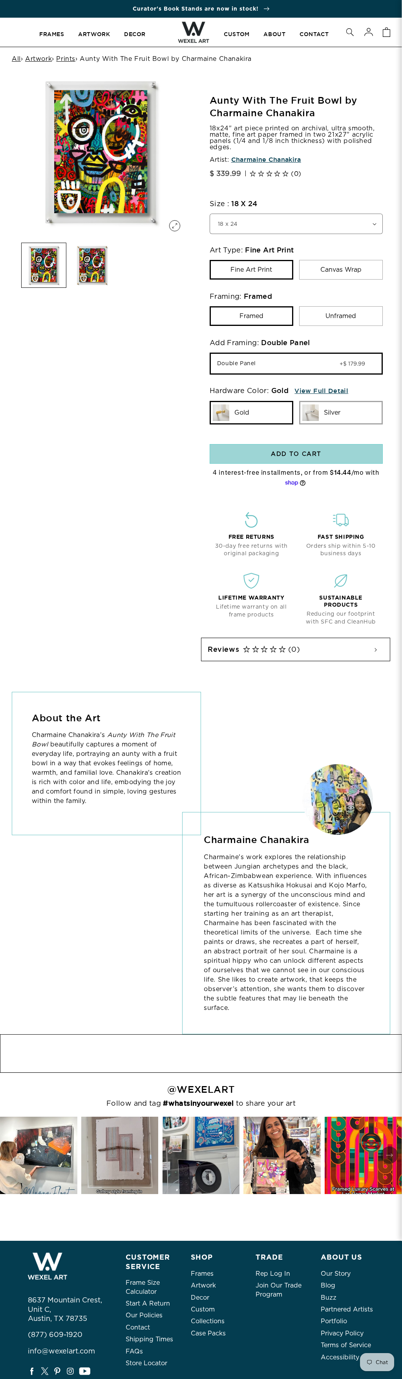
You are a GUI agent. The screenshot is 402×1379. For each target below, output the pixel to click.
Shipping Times (149, 1339)
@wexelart (201, 1089)
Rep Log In (273, 1273)
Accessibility (340, 1357)
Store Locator (146, 1363)
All (16, 58)
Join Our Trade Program (279, 1290)
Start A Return (148, 1303)
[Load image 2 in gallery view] (92, 265)
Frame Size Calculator (143, 1287)
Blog (328, 1285)
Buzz (328, 1297)
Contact (138, 1327)
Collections (208, 1321)
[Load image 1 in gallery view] (44, 265)
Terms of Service (346, 1345)
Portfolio (334, 1321)
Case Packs (208, 1333)
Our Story (336, 1273)
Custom (203, 1309)
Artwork (38, 58)
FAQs (134, 1351)
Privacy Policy (342, 1333)
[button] (349, 32)
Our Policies (144, 1315)
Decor (200, 1297)
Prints (65, 58)
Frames (202, 1273)
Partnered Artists (347, 1309)
